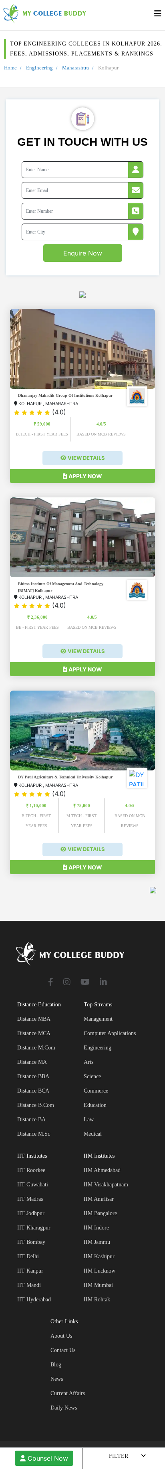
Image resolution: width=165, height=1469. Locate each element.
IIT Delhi (28, 1256)
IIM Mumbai (98, 1285)
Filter (118, 1456)
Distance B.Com (35, 1105)
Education (95, 1105)
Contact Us (62, 1350)
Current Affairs (67, 1393)
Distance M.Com (36, 1048)
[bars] (157, 15)
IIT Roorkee (31, 1170)
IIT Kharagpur (33, 1228)
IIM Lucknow (99, 1271)
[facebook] (50, 982)
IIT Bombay (31, 1242)
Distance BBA (33, 1076)
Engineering (39, 68)
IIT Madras (30, 1199)
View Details (85, 458)
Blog (55, 1365)
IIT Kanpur (30, 1271)
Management (98, 1019)
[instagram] (66, 982)
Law (89, 1120)
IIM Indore (96, 1228)
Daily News (63, 1408)
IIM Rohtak (97, 1300)
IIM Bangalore (100, 1213)
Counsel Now (47, 1458)
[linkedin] (103, 982)
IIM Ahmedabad (102, 1170)
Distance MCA (33, 1033)
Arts (88, 1062)
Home (10, 68)
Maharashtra (75, 68)
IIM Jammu (97, 1242)
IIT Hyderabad (34, 1300)
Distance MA (32, 1062)
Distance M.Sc (33, 1134)
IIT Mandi (29, 1285)
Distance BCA (33, 1091)
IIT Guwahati (32, 1185)
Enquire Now (82, 253)
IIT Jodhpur (30, 1213)
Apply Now (84, 476)
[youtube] (85, 982)
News (56, 1379)
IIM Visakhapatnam (106, 1185)
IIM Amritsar (99, 1199)
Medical (93, 1134)
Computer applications (110, 1033)
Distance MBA (33, 1019)
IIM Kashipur (99, 1256)
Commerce (96, 1091)
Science (92, 1076)
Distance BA (31, 1120)
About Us (61, 1336)
